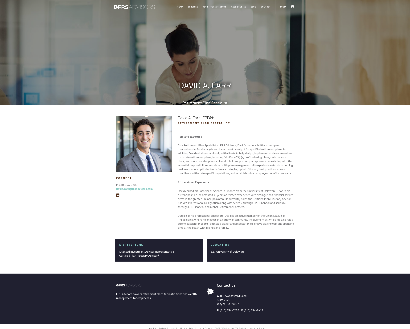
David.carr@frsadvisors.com (134, 189)
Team (180, 6)
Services (193, 6)
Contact (266, 6)
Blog (253, 6)
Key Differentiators (214, 6)
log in (283, 6)
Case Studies (238, 6)
